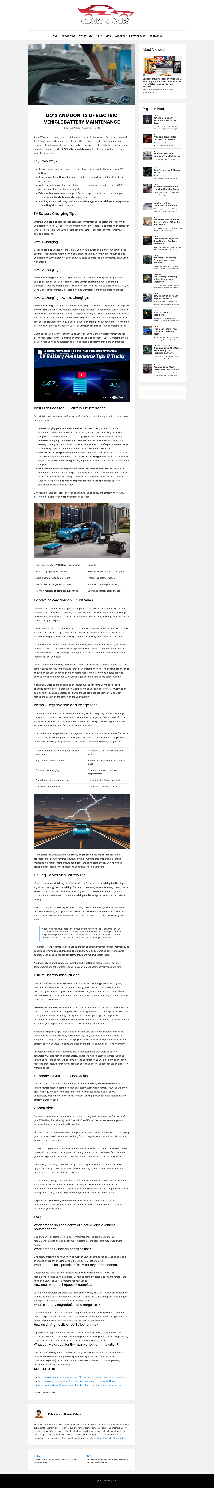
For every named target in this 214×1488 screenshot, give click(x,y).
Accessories (68, 36)
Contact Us (155, 36)
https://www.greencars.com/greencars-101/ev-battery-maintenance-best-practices (81, 1377)
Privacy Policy (137, 36)
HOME (54, 36)
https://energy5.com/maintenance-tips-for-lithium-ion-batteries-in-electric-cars (80, 1385)
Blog (108, 36)
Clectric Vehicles (48, 1393)
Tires (99, 36)
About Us (120, 36)
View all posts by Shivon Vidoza (111, 1438)
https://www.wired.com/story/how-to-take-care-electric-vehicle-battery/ (76, 1381)
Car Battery (85, 36)
